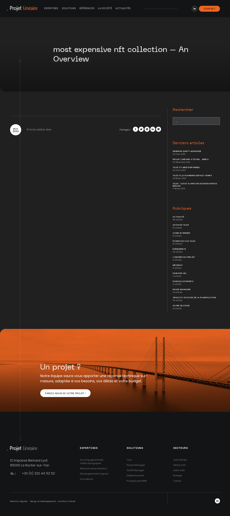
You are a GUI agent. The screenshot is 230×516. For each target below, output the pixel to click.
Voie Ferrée (180, 459)
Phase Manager (182, 289)
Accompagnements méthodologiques (92, 461)
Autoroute (179, 470)
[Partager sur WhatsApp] (147, 129)
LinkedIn (194, 8)
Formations (86, 479)
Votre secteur (181, 305)
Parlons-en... (180, 273)
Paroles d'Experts (183, 281)
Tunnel (177, 480)
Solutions (69, 8)
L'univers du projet (184, 257)
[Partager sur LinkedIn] (152, 129)
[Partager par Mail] (158, 129)
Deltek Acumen (135, 475)
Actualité (178, 216)
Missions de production (93, 468)
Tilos (129, 459)
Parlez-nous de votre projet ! (65, 393)
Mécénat (178, 265)
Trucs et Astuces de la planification (194, 297)
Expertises (51, 8)
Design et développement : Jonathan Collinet (52, 501)
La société (105, 8)
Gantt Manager (135, 470)
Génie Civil (179, 465)
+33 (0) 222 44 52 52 (38, 473)
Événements (179, 249)
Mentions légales (19, 501)
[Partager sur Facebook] (135, 129)
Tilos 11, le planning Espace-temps (192, 175)
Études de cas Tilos (184, 241)
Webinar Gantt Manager (187, 151)
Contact (209, 8)
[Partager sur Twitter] (141, 129)
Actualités (123, 8)
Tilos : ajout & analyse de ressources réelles (195, 184)
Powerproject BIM (137, 480)
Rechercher (183, 110)
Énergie (177, 475)
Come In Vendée (181, 233)
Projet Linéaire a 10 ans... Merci (191, 159)
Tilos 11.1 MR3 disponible (186, 167)
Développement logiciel (94, 473)
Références (87, 8)
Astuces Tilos (181, 225)
